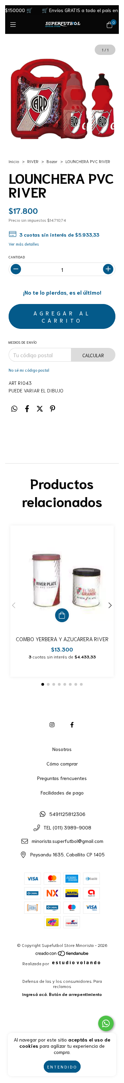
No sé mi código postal (29, 369)
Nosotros (62, 749)
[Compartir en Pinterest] (52, 408)
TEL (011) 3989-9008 (67, 827)
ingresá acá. (35, 994)
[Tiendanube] (62, 954)
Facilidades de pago (62, 792)
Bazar (52, 161)
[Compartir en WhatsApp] (14, 408)
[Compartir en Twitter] (39, 408)
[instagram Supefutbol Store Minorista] (52, 724)
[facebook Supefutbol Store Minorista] (72, 724)
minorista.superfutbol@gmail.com (67, 841)
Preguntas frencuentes (62, 778)
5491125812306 (67, 814)
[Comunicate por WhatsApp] (106, 1023)
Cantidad (17, 257)
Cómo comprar (62, 763)
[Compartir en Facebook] (27, 408)
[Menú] (14, 24)
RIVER (33, 161)
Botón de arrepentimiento (75, 994)
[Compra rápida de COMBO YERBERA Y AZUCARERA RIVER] (62, 615)
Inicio (14, 161)
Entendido (62, 1066)
